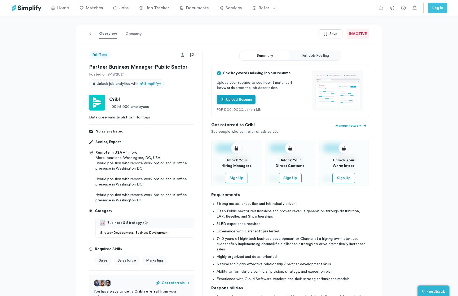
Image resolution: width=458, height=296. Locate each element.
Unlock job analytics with (129, 84)
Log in (437, 8)
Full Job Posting (315, 56)
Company (134, 34)
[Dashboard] (26, 8)
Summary (265, 56)
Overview (108, 34)
